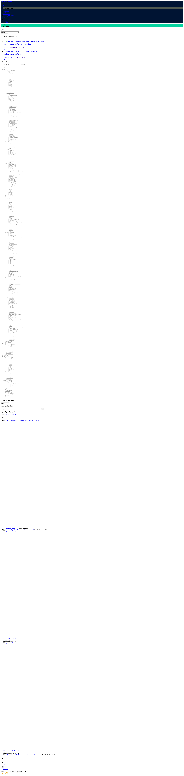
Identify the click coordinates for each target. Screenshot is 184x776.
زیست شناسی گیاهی (13, 153)
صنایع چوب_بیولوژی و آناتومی (14, 170)
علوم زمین (11, 278)
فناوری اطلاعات (12, 85)
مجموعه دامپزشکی (9, 195)
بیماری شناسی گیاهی (13, 313)
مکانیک (10, 74)
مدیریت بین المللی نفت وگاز (14, 130)
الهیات (10, 101)
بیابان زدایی (11, 318)
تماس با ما (5, 22)
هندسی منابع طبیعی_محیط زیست (15, 314)
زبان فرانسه (11, 254)
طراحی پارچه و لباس (13, 336)
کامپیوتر (10, 84)
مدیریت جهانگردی (12, 259)
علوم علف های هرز (12, 180)
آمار (10, 162)
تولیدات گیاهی (11, 307)
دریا (9, 75)
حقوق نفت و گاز (12, 122)
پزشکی (10, 81)
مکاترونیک (11, 230)
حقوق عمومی (11, 117)
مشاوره (10, 113)
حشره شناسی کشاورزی (13, 185)
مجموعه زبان (8, 196)
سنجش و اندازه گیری (13, 114)
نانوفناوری (11, 217)
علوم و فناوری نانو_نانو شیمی (14, 159)
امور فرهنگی (11, 274)
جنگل (10, 188)
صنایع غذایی (11, 168)
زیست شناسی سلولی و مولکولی (15, 284)
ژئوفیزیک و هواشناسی (13, 279)
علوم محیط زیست (12, 164)
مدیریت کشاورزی (12, 320)
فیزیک (10, 156)
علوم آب (10, 193)
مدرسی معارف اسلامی (13, 139)
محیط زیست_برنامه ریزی (13, 137)
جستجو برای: (4, 64)
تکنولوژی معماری (12, 339)
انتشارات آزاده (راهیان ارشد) (11, 414)
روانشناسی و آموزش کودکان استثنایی (16, 112)
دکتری (4, 69)
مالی (10, 133)
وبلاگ (4, 18)
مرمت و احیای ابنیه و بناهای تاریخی (15, 147)
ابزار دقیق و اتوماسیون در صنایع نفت (15, 222)
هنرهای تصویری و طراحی (13, 330)
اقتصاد (10, 140)
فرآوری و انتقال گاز (12, 211)
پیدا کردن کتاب (4, 33)
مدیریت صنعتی (12, 126)
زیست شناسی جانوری (13, 154)
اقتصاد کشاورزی (12, 169)
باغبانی (10, 167)
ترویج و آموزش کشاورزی (13, 303)
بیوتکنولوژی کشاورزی (13, 181)
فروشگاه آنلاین (6, 12)
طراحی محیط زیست (13, 221)
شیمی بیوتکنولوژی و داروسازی (14, 219)
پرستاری (10, 373)
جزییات (7, 48)
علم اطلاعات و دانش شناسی (14, 116)
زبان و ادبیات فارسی (13, 95)
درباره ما (5, 20)
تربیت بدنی (11, 94)
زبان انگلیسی (11, 256)
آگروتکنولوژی (11, 178)
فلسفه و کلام (11, 248)
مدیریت (10, 128)
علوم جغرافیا (11, 236)
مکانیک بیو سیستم (12, 165)
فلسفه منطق (11, 103)
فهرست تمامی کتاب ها (8, 15)
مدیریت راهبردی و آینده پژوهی (14, 127)
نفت (10, 83)
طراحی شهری (11, 325)
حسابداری (11, 134)
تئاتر (10, 148)
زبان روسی (11, 257)
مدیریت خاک (11, 175)
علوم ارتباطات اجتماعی (13, 271)
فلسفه (10, 102)
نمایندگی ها (6, 16)
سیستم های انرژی (12, 92)
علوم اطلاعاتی (11, 295)
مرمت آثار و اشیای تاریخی (13, 145)
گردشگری (11, 131)
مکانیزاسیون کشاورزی (13, 166)
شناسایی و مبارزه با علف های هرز (15, 319)
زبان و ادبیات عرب (12, 97)
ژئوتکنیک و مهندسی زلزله (16, 383)
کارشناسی (5, 343)
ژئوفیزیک (11, 158)
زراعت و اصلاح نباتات (13, 300)
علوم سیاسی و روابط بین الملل (14, 264)
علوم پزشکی (8, 197)
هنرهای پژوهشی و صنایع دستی (14, 331)
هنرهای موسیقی (12, 332)
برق (10, 71)
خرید (4, 48)
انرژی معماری (11, 340)
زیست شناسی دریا (12, 291)
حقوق (10, 260)
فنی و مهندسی (9, 381)
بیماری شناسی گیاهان (13, 186)
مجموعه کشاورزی (9, 163)
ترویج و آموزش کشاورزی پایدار (14, 183)
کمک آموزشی (6, 389)
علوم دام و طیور (12, 306)
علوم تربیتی (11, 252)
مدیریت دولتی (11, 125)
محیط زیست (11, 80)
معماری (10, 143)
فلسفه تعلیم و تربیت (13, 106)
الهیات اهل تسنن (12, 250)
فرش (10, 335)
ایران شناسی (11, 261)
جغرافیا (10, 96)
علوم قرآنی (11, 246)
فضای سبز (11, 321)
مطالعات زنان (11, 138)
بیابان (10, 191)
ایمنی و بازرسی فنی (12, 223)
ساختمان (10, 365)
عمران (10, 72)
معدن (10, 78)
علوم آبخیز (11, 192)
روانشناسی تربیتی (12, 109)
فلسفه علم (11, 104)
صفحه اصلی (6, 11)
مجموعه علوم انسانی (10, 93)
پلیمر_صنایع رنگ (12, 220)
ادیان (10, 249)
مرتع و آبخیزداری (12, 298)
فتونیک (10, 157)
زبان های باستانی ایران (13, 244)
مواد (10, 231)
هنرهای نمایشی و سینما (13, 329)
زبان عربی (11, 238)
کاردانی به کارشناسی (7, 380)
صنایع (10, 82)
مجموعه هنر (8, 141)
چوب (10, 309)
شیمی (10, 87)
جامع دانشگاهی (6, 356)
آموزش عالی (11, 111)
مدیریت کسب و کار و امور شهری (15, 276)
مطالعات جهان (12, 265)
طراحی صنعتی (12, 334)
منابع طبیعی (11, 194)
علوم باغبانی (11, 302)
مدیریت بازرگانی (12, 124)
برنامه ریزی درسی (12, 107)
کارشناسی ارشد (6, 198)
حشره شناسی (11, 312)
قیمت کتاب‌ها (6, 14)
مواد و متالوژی (11, 86)
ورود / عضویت (6, 19)
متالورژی (10, 358)
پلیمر (10, 79)
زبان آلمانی (11, 258)
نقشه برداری (11, 73)
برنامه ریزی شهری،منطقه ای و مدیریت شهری (17, 323)
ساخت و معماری (12, 333)
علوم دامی (11, 176)
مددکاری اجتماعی (12, 272)
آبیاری (10, 386)
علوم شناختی (11, 161)
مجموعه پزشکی (9, 371)
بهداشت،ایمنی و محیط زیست (14, 224)
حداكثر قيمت (4, 408)
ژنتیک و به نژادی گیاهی (13, 177)
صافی (42, 408)
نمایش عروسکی (12, 328)
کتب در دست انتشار (7, 355)
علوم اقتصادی (11, 98)
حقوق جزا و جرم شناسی (13, 118)
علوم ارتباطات (11, 135)
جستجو (22, 64)
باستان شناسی (12, 136)
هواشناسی (11, 152)
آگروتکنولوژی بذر (12, 179)
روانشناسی (11, 115)
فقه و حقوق (11, 247)
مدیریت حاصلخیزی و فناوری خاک (15, 173)
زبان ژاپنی (11, 262)
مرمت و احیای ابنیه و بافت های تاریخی (16, 327)
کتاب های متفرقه (6, 391)
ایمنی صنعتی (11, 225)
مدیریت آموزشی (12, 108)
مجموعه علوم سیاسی (13, 123)
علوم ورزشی (11, 240)
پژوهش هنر (11, 144)
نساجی (10, 90)
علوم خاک (11, 305)
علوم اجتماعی (11, 100)
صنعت (10, 360)
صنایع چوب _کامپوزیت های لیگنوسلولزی (16, 171)
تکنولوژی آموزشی (12, 110)
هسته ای (10, 89)
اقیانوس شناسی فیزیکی (13, 292)
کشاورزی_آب (11, 299)
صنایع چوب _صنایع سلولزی (14, 172)
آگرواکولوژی (11, 182)
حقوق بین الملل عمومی (13, 120)
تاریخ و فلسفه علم (12, 293)
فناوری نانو (11, 88)
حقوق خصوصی (12, 121)
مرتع (10, 190)
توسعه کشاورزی (12, 184)
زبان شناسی (11, 245)
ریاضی (10, 155)
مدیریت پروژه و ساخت (13, 142)
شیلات (10, 189)
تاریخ (10, 99)
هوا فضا (10, 76)
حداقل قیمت (24, 408)
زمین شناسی (11, 150)
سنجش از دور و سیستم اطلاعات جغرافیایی (17, 237)
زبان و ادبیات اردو (12, 263)
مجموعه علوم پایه (9, 149)
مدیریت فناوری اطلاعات (13, 129)
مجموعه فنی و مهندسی (10, 70)
